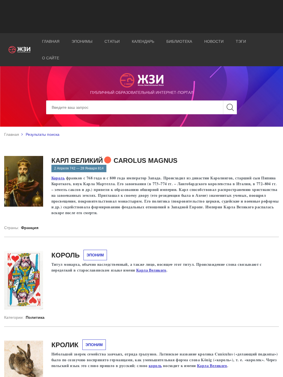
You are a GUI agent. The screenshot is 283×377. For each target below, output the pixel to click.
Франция (29, 227)
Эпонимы (82, 41)
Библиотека (179, 41)
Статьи (112, 41)
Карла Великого (151, 270)
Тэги (241, 41)
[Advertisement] (141, 16)
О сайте (50, 58)
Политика (35, 317)
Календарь (143, 41)
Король (58, 178)
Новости (214, 41)
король (155, 365)
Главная (50, 41)
